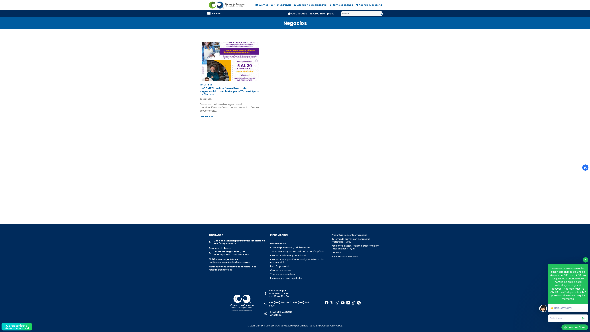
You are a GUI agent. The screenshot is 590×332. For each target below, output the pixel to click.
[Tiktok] (353, 303)
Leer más (206, 116)
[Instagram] (337, 303)
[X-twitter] (332, 303)
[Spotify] (359, 303)
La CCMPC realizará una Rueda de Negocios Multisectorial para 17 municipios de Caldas (229, 91)
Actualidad (206, 85)
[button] (214, 13)
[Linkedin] (348, 303)
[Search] (381, 13)
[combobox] (360, 13)
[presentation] (229, 61)
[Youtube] (343, 303)
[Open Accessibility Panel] (585, 167)
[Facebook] (326, 303)
